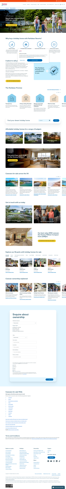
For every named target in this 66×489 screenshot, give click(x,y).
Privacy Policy (54, 473)
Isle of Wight (32, 255)
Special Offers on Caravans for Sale (39, 452)
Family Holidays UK (23, 459)
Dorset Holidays (8, 453)
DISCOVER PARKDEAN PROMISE (53, 89)
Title (13, 335)
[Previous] (56, 92)
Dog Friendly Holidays (23, 452)
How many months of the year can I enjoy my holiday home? (17, 419)
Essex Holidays (8, 456)
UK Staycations (22, 456)
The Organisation (36, 463)
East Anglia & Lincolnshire (19, 255)
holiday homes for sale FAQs (13, 429)
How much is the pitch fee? (10, 424)
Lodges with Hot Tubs (23, 465)
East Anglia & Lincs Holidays (10, 455)
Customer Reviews (36, 468)
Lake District (44, 255)
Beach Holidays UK (23, 450)
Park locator (59, 0)
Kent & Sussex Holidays (9, 459)
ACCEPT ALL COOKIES (35, 60)
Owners (35, 455)
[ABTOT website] (33, 486)
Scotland (7, 256)
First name (15, 340)
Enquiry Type (15, 325)
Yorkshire (16, 256)
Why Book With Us (36, 462)
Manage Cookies (22, 60)
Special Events (22, 463)
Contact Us (49, 450)
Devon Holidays (8, 452)
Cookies (59, 473)
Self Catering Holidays (23, 455)
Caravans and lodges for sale (38, 450)
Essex (27, 255)
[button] (62, 4)
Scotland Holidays (8, 466)
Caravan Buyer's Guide (37, 453)
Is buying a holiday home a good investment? (14, 426)
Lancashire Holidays (9, 462)
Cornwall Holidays (8, 450)
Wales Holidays (8, 467)
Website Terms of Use (46, 473)
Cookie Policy (28, 56)
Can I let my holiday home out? (11, 428)
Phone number (15, 354)
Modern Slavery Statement (56, 475)
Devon (12, 255)
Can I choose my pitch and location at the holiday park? (16, 422)
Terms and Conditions (38, 473)
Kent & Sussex (38, 255)
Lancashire (50, 255)
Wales (12, 256)
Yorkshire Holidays (9, 469)
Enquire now (20, 25)
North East (56, 255)
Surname (14, 344)
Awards (35, 466)
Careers (35, 465)
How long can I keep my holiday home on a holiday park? (16, 421)
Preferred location (16, 320)
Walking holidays (22, 468)
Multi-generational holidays (24, 462)
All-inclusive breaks (23, 466)
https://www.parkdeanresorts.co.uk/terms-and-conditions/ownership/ (44, 438)
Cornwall (7, 255)
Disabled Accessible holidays (24, 453)
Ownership (35, 456)
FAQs (48, 452)
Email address (15, 349)
